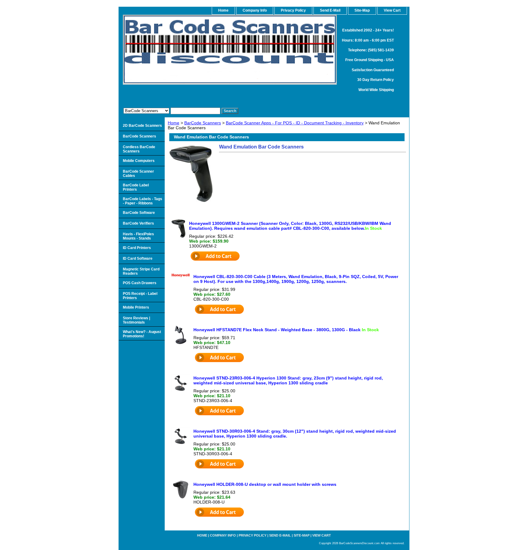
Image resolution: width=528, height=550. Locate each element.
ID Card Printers (137, 248)
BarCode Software (139, 213)
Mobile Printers (136, 307)
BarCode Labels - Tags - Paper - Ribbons (142, 201)
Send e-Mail (280, 535)
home (223, 10)
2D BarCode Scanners (142, 125)
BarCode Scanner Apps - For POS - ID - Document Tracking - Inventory (295, 122)
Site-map (302, 535)
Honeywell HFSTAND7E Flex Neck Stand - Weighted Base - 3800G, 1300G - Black (286, 329)
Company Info (255, 10)
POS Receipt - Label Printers (140, 296)
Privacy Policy (293, 10)
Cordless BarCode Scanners (139, 149)
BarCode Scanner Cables (138, 173)
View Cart (321, 535)
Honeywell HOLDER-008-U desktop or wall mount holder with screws (264, 484)
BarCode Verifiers (138, 223)
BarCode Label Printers (136, 187)
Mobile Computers (139, 161)
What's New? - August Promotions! (142, 334)
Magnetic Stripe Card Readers (141, 271)
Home (173, 122)
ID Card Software (137, 258)
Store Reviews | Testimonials (136, 320)
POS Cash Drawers (139, 283)
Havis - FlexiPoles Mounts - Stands (138, 236)
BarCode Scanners (202, 122)
